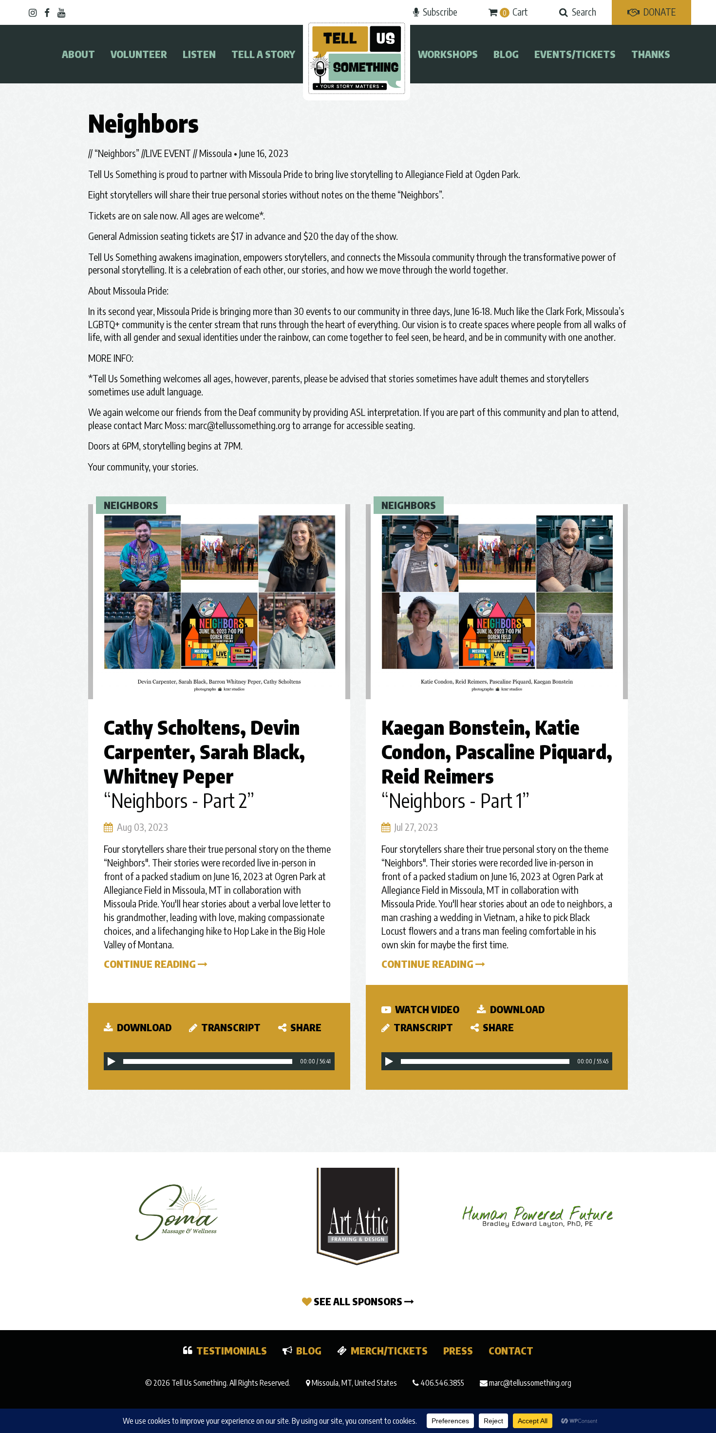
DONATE (659, 12)
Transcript (230, 1027)
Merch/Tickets (389, 1350)
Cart (515, 12)
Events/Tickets (575, 54)
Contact (511, 1350)
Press (458, 1350)
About (78, 54)
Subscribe (440, 12)
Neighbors (131, 505)
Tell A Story (263, 54)
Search (584, 12)
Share (304, 1027)
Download (143, 1027)
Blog (506, 54)
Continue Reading (151, 964)
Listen (199, 54)
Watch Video (426, 1009)
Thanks (650, 54)
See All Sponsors (358, 1301)
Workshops (448, 54)
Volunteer (139, 54)
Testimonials (231, 1350)
